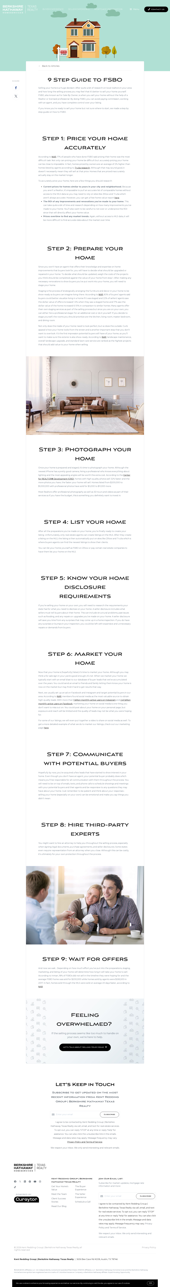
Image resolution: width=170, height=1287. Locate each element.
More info (134, 1283)
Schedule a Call (83, 1202)
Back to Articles (50, 66)
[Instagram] (40, 1181)
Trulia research (82, 168)
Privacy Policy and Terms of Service (84, 1142)
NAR (54, 157)
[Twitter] (20, 1181)
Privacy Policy (149, 1247)
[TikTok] (15, 1187)
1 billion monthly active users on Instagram (94, 700)
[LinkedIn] (25, 1181)
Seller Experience (79, 9)
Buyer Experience (53, 9)
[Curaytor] (26, 1202)
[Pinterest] (30, 1181)
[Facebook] (15, 1181)
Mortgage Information (108, 9)
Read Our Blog (58, 1206)
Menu (136, 9)
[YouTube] (35, 1181)
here (116, 198)
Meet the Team (59, 1194)
